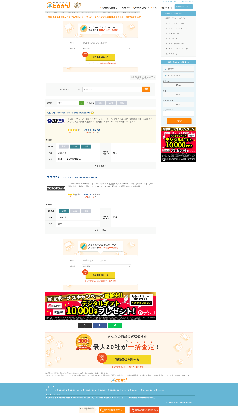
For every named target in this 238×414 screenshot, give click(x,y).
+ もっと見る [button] (100, 166)
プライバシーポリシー (120, 397)
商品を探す (125, 8)
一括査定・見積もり (109, 8)
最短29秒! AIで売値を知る (146, 410)
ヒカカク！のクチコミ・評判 (81, 397)
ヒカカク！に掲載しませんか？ (171, 1)
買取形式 (166, 81)
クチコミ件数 (168, 101)
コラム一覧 (125, 390)
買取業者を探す (114, 390)
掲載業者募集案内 (64, 397)
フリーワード (168, 110)
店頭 (111, 103)
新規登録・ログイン (76, 390)
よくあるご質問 (98, 397)
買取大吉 (51, 113)
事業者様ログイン (187, 1)
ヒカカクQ (161, 390)
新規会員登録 (63, 390)
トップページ (52, 390)
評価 (164, 91)
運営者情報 (133, 397)
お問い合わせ (52, 397)
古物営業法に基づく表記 (147, 397)
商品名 (72, 42)
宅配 (100, 103)
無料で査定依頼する (113, 410)
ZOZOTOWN (53, 177)
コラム (155, 8)
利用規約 (108, 397)
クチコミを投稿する (149, 390)
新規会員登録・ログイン (183, 6)
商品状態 (72, 48)
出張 (122, 103)
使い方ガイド (167, 8)
